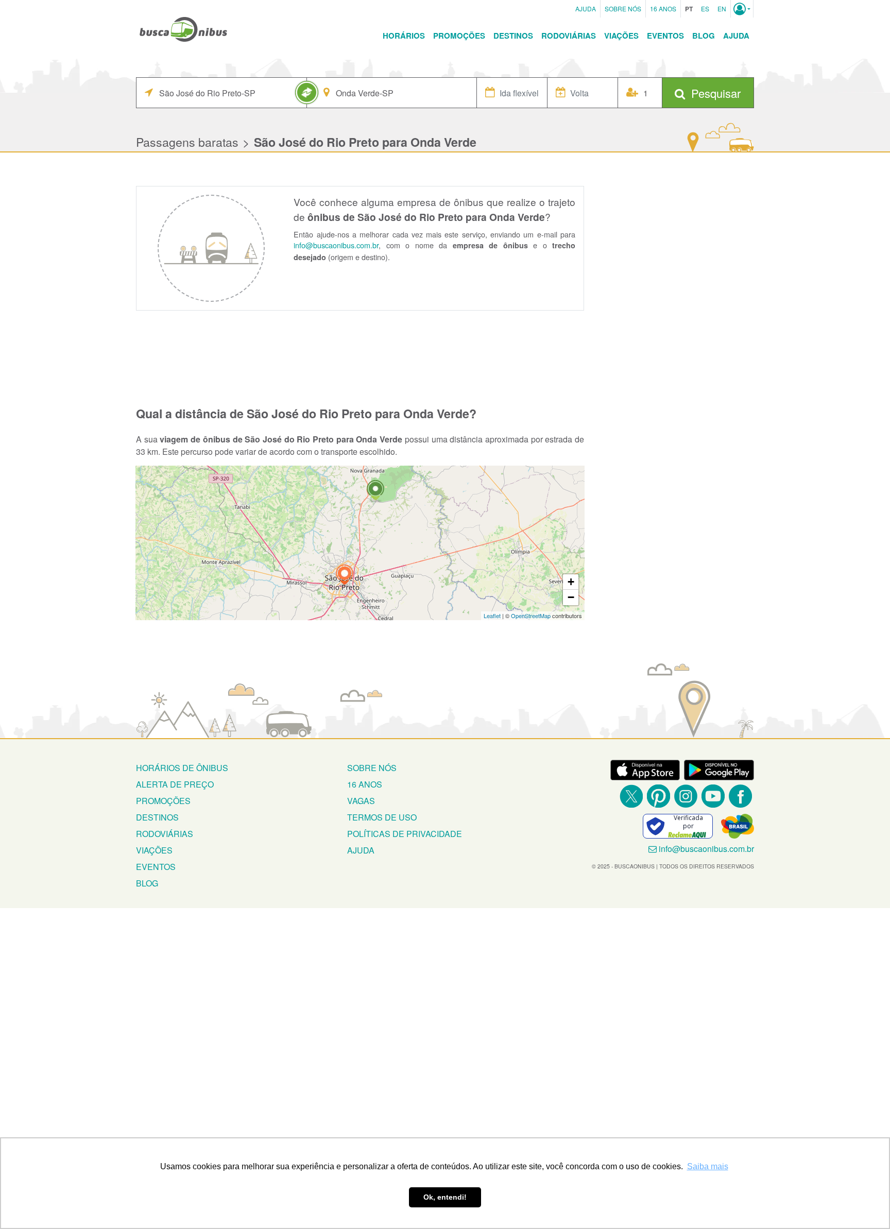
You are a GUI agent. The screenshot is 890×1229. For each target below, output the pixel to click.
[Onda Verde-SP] (375, 491)
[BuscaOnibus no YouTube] (713, 796)
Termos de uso (382, 817)
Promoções (459, 35)
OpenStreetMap (531, 615)
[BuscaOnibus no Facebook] (740, 796)
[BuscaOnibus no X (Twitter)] (631, 796)
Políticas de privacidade (404, 834)
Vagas (361, 801)
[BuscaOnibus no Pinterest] (658, 796)
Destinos (513, 35)
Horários (404, 35)
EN (721, 8)
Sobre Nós (623, 8)
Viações (621, 35)
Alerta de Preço (175, 784)
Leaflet (492, 615)
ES (705, 8)
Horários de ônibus (182, 768)
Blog (703, 35)
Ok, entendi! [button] (445, 1197)
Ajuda (585, 8)
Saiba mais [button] (707, 1166)
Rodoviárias (568, 35)
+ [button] (571, 581)
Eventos (665, 35)
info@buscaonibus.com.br (336, 245)
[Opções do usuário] (742, 9)
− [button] (571, 597)
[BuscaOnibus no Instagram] (685, 796)
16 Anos (663, 8)
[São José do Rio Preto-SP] (344, 576)
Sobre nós (372, 768)
